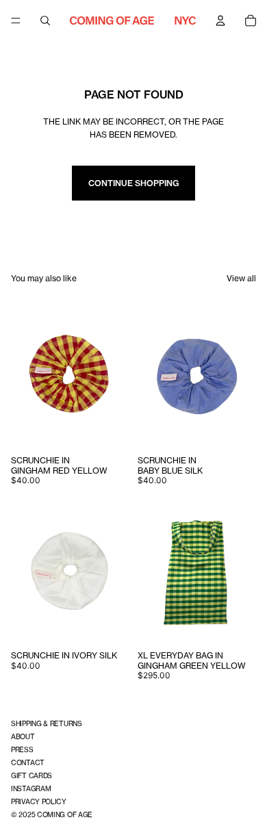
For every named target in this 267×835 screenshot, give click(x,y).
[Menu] (15, 20)
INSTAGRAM (31, 788)
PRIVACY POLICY (38, 801)
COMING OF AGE (64, 814)
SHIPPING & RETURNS (46, 723)
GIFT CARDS (31, 775)
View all (241, 278)
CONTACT (27, 762)
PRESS (22, 749)
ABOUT (23, 736)
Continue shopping (133, 183)
